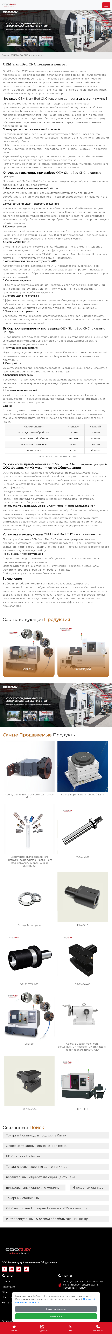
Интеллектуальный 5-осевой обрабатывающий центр (47, 1219)
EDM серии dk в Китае (23, 1156)
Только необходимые (56, 1309)
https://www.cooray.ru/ (84, 472)
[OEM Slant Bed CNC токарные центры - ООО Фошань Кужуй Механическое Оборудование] (9, 5)
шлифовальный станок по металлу (32, 1187)
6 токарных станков (88, 1187)
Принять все (56, 1316)
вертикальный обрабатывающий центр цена (40, 1177)
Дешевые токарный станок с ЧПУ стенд (36, 1146)
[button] (103, 651)
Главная (5, 55)
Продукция (42, 1328)
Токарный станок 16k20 (23, 1198)
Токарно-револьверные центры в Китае (36, 1166)
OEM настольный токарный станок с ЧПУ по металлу (46, 1208)
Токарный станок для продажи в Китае (36, 1135)
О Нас (70, 1328)
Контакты (98, 1328)
